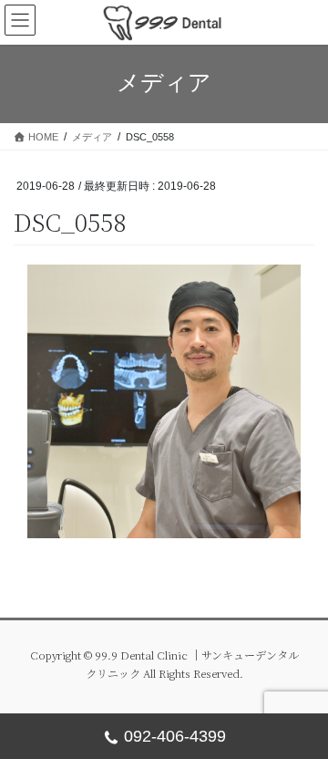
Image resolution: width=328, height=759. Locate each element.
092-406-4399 (175, 736)
